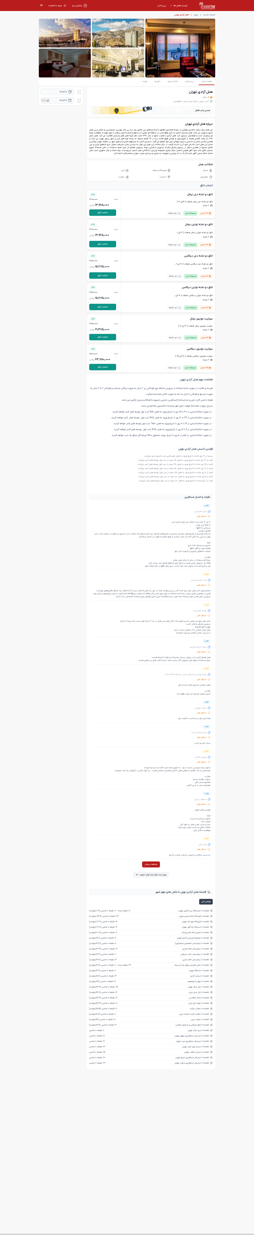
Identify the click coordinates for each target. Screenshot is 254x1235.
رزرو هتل (161, 5)
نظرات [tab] (144, 81)
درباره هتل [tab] (189, 81)
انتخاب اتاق (103, 212)
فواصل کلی (206, 901)
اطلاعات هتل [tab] (206, 81)
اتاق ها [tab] (157, 81)
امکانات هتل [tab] (172, 81)
